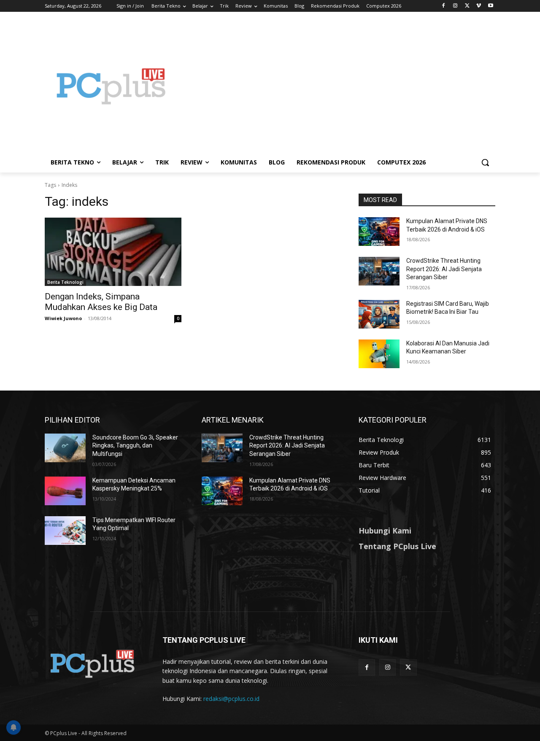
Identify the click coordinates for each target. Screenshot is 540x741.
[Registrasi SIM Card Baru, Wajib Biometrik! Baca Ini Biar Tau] (379, 314)
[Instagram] (455, 6)
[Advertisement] (337, 86)
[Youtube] (490, 6)
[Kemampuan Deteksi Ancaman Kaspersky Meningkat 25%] (65, 491)
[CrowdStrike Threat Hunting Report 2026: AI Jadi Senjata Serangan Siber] (379, 271)
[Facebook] (443, 6)
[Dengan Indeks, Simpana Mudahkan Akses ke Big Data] (113, 252)
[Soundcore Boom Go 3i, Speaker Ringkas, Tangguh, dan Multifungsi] (65, 448)
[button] (485, 162)
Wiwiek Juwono (63, 318)
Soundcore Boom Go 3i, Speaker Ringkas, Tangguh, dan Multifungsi (135, 445)
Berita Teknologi (65, 282)
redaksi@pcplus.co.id (231, 699)
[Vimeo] (478, 6)
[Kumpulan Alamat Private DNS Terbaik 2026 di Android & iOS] (379, 231)
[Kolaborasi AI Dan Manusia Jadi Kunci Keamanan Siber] (379, 354)
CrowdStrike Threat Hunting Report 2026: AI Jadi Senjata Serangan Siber (444, 268)
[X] (467, 6)
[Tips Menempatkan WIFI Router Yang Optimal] (65, 530)
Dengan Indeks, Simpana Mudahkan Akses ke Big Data (101, 301)
